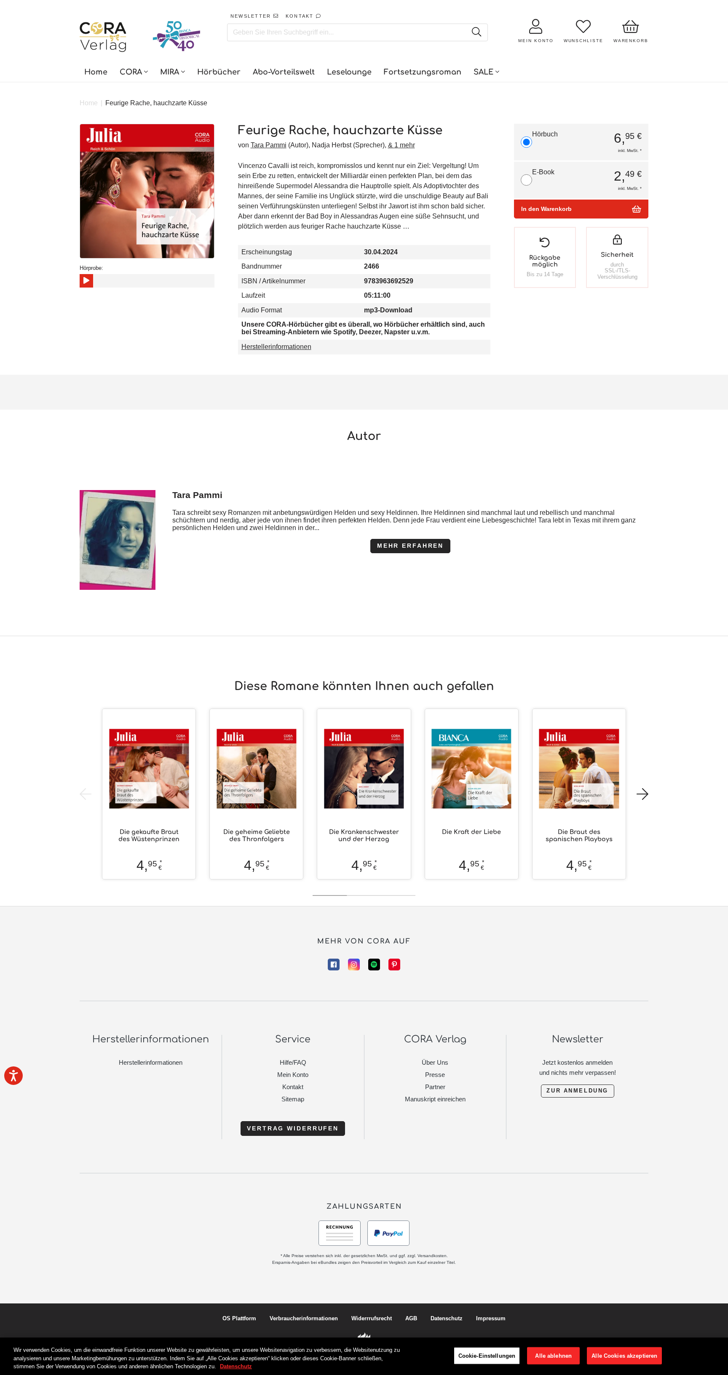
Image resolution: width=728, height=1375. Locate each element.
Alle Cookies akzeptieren (624, 1355)
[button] (642, 794)
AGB (411, 1318)
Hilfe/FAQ (293, 1062)
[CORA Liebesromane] (103, 38)
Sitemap (292, 1099)
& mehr (401, 145)
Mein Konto (292, 1074)
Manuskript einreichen (435, 1099)
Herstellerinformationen (276, 346)
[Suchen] (476, 32)
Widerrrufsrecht (371, 1318)
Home (89, 103)
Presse (435, 1074)
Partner (435, 1086)
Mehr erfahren (410, 545)
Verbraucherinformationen (304, 1318)
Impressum (491, 1318)
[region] (364, 1356)
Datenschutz (447, 1318)
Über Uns (435, 1062)
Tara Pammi (268, 145)
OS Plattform (239, 1318)
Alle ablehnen (553, 1355)
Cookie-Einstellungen (487, 1355)
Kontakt (292, 1086)
